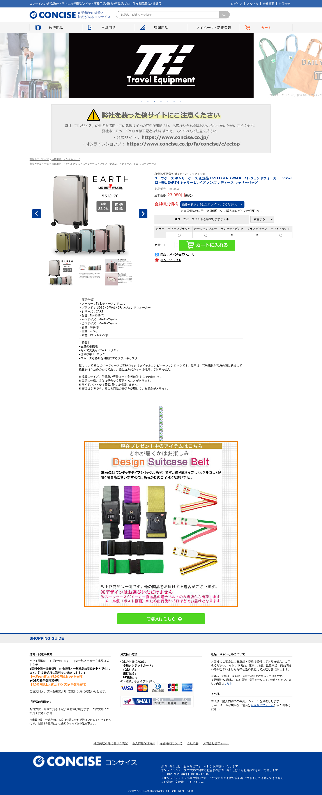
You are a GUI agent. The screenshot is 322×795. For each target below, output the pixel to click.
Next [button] (143, 213)
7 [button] (181, 101)
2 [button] (148, 101)
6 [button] (174, 101)
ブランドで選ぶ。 (109, 163)
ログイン (236, 3)
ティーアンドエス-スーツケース (139, 163)
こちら (228, 683)
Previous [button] (36, 213)
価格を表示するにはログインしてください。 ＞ (212, 204)
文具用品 (108, 28)
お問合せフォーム (262, 705)
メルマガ (252, 3)
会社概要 (268, 3)
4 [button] (161, 101)
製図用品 (161, 28)
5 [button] (167, 101)
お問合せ (284, 3)
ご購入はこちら (161, 618)
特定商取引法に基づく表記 (111, 743)
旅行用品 (56, 28)
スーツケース (90, 163)
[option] (161, 65)
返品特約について (171, 743)
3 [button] (154, 101)
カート (266, 28)
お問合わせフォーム (216, 743)
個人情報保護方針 (143, 743)
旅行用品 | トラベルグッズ (65, 159)
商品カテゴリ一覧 (39, 159)
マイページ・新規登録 (213, 28)
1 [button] (141, 101)
